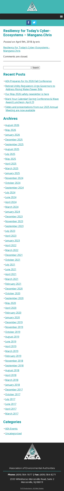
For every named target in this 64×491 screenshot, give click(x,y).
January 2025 (12, 173)
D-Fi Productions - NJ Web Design (32, 488)
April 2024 (10, 202)
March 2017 (11, 413)
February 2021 (13, 283)
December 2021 (14, 255)
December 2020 (14, 288)
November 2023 (14, 221)
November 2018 (14, 360)
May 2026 (10, 130)
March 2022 (11, 250)
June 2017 (10, 404)
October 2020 (12, 293)
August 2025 (12, 149)
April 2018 (10, 375)
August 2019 (12, 336)
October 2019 (12, 332)
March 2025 (11, 168)
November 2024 (14, 178)
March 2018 (11, 380)
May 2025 (10, 158)
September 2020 (14, 298)
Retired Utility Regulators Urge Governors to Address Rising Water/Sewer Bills (30, 87)
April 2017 (10, 408)
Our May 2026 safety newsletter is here (27, 94)
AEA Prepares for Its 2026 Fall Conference (28, 81)
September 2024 (14, 187)
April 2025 (10, 163)
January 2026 (12, 134)
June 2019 (10, 341)
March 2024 (11, 207)
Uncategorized (13, 433)
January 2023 (12, 240)
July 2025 (10, 154)
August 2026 (12, 125)
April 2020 (10, 308)
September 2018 (14, 365)
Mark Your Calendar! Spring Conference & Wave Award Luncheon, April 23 (32, 100)
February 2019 (13, 356)
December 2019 (14, 322)
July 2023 (10, 231)
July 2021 (10, 264)
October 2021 (12, 259)
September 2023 (14, 226)
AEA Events (11, 428)
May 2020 (10, 303)
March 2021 (11, 279)
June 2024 (10, 197)
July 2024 (10, 192)
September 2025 (14, 144)
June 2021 (10, 269)
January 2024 (12, 211)
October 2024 (12, 183)
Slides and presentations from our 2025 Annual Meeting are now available (31, 108)
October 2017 (12, 394)
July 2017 (10, 399)
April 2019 (10, 346)
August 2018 (12, 370)
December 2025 (14, 139)
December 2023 (14, 216)
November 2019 (14, 327)
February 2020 (13, 312)
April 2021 (10, 274)
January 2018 (12, 384)
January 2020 (12, 317)
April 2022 (10, 245)
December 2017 (14, 389)
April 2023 (10, 235)
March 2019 (11, 351)
